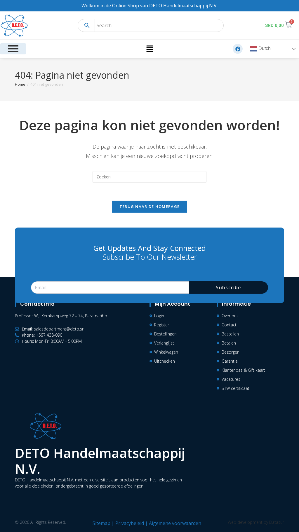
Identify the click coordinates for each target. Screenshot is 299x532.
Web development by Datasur (256, 522)
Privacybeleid (129, 523)
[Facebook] (238, 49)
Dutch (264, 48)
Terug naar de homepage (149, 206)
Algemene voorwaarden (175, 523)
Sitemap (101, 523)
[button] (149, 49)
